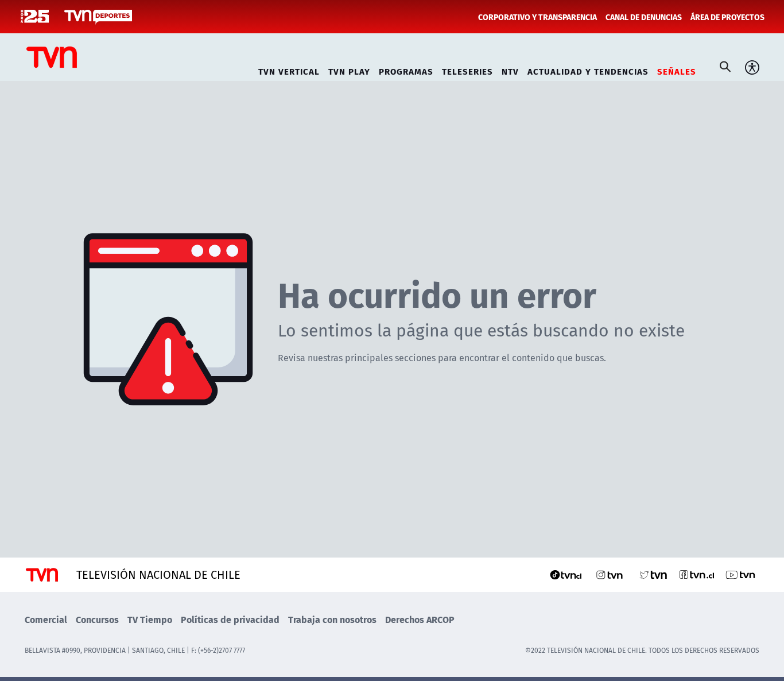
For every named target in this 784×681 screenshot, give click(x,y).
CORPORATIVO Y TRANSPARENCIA (537, 16)
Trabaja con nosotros (332, 619)
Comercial (46, 619)
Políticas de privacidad (230, 619)
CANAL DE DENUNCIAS (644, 16)
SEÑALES (676, 69)
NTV (510, 69)
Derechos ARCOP (420, 619)
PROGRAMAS (406, 69)
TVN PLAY (349, 69)
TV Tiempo (149, 619)
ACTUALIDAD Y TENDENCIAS (588, 69)
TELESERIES (467, 69)
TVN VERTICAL (289, 69)
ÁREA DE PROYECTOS (727, 16)
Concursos (97, 619)
